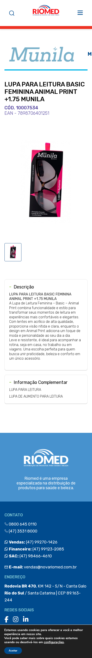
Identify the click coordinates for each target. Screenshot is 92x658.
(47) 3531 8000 (22, 531)
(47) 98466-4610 (30, 556)
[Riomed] (46, 13)
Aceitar (13, 650)
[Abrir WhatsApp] (81, 647)
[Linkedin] (26, 619)
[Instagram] (16, 619)
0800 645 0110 (22, 524)
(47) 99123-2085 (36, 549)
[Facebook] (6, 619)
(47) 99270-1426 (32, 542)
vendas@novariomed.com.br (43, 567)
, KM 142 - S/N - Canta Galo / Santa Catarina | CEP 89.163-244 (45, 593)
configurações (54, 642)
